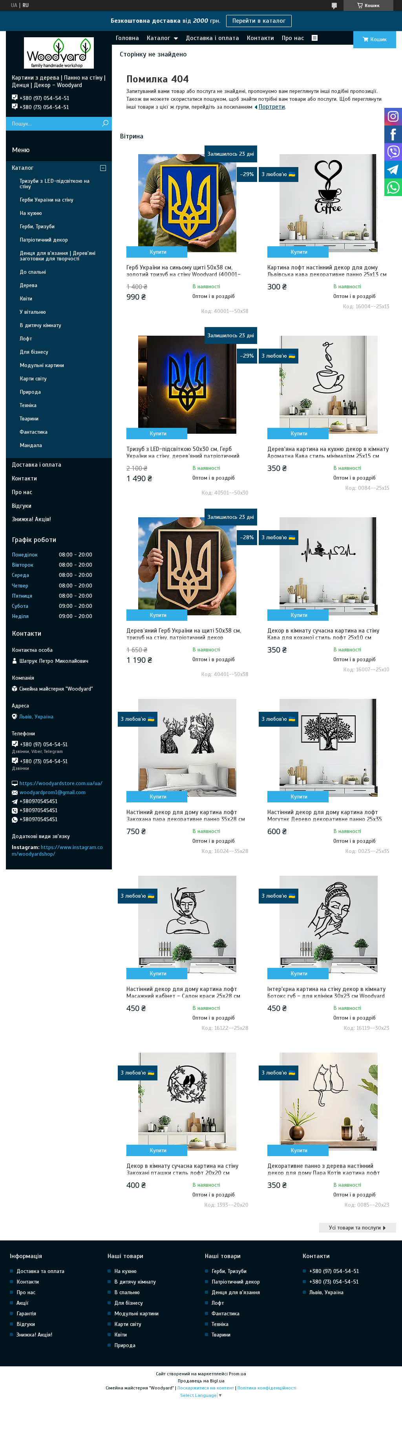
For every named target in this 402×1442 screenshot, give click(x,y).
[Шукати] (105, 124)
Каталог (158, 38)
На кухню (31, 213)
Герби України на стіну (46, 199)
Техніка (28, 405)
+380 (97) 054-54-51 (334, 1271)
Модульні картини (42, 365)
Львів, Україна (326, 1292)
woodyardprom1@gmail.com (53, 792)
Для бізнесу (34, 352)
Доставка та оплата (40, 1271)
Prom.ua (237, 1374)
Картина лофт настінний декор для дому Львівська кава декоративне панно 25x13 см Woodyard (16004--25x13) (327, 274)
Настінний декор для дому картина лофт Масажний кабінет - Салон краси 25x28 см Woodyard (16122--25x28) (183, 996)
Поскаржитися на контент (205, 1388)
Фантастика (34, 432)
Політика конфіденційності (267, 1388)
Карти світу (33, 378)
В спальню (127, 1292)
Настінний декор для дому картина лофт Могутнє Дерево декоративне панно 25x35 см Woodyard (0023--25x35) (324, 819)
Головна (127, 38)
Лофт (26, 338)
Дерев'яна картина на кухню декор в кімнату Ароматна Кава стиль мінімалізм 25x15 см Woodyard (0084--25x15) (328, 456)
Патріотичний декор (44, 239)
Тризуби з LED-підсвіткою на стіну (55, 184)
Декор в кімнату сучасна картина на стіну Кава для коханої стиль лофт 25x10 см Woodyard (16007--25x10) (323, 637)
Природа (30, 392)
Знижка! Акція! (31, 519)
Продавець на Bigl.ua (201, 1381)
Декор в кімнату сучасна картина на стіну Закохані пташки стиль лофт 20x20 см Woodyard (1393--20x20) (182, 1173)
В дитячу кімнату (40, 325)
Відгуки (21, 505)
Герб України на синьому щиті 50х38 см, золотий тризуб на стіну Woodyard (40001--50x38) (183, 274)
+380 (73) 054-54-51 (333, 1281)
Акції (22, 1303)
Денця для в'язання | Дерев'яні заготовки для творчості (57, 256)
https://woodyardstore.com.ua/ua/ (61, 783)
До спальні (33, 272)
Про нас (293, 38)
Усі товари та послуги (355, 1227)
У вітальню (33, 312)
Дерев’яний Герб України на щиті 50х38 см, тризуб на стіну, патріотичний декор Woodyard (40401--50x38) (183, 637)
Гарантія (26, 1313)
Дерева (28, 285)
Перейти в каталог (258, 21)
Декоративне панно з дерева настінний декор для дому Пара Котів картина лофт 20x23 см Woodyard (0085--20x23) (323, 1173)
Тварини (29, 418)
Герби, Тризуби (37, 226)
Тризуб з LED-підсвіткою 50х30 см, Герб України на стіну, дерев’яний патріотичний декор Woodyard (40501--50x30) (182, 456)
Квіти (26, 298)
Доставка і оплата (212, 38)
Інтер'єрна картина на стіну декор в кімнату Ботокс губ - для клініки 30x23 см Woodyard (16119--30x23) (326, 996)
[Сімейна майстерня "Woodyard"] (59, 52)
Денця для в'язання (236, 1292)
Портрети (272, 107)
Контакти (260, 38)
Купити (158, 252)
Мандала (31, 445)
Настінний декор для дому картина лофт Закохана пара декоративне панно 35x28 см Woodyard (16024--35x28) (185, 819)
